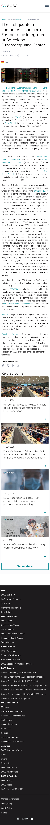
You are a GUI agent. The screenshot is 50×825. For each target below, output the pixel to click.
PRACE (18, 117)
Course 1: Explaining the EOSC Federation (18, 672)
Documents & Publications (12, 741)
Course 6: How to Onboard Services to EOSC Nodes (23, 694)
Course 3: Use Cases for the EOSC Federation (20, 681)
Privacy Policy (6, 804)
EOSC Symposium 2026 (11, 750)
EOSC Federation (9, 616)
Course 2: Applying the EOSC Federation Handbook (22, 677)
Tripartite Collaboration (11, 655)
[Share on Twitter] (8, 366)
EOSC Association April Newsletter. (18, 304)
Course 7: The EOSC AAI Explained (15, 698)
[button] (47, 5)
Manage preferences (10, 799)
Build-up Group (7, 629)
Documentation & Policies (12, 638)
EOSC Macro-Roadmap (11, 599)
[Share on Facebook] (2, 366)
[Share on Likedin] (13, 366)
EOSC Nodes (6, 621)
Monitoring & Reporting (11, 608)
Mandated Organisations (11, 711)
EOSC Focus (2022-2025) (12, 789)
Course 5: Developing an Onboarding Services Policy (23, 690)
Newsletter (5, 763)
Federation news (8, 642)
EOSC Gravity (6, 780)
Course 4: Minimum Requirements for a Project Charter (24, 685)
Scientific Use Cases (10, 625)
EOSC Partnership (8, 651)
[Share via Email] (18, 366)
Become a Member (9, 737)
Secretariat (6, 728)
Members (5, 707)
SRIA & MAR (6, 603)
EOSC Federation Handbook (13, 634)
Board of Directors (9, 724)
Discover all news (25, 566)
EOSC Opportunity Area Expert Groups (17, 664)
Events (4, 759)
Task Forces (6, 720)
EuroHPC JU (10, 123)
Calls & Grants (7, 612)
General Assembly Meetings (13, 716)
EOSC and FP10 (8, 595)
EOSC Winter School (9, 772)
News (3, 754)
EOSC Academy (8, 668)
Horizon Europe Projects (11, 659)
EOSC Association (9, 703)
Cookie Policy (6, 808)
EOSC (3, 590)
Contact (4, 813)
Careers (4, 733)
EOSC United (6, 785)
